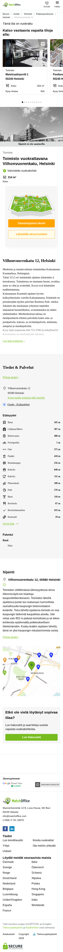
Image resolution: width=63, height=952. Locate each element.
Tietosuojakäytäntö (13, 927)
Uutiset (7, 851)
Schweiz (37, 872)
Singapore (38, 894)
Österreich (38, 867)
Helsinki (6, 17)
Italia (34, 861)
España (7, 905)
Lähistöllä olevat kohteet (31, 234)
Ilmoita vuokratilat (43, 840)
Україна (36, 878)
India (34, 899)
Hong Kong (38, 888)
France (7, 910)
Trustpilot (7, 763)
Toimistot (28, 14)
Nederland (9, 883)
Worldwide (38, 905)
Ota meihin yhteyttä (44, 845)
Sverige (7, 867)
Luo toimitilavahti (13, 840)
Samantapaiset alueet (31, 223)
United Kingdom (12, 899)
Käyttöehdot (32, 927)
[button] (43, 43)
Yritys (6, 845)
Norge (6, 872)
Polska (36, 883)
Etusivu (6, 14)
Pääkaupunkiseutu (44, 14)
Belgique (8, 888)
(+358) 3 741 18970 (13, 820)
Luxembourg (10, 894)
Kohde (17, 14)
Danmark (8, 861)
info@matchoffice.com (14, 816)
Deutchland (9, 878)
